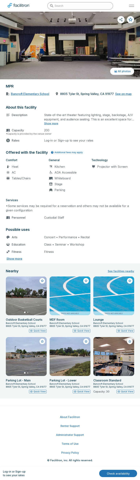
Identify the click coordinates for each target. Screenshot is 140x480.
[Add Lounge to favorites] (130, 281)
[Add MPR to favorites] (130, 19)
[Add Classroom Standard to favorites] (130, 341)
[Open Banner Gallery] (70, 45)
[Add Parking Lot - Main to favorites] (42, 341)
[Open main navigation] (131, 5)
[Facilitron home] (18, 8)
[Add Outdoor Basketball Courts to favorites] (42, 281)
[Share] (121, 19)
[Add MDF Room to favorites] (86, 281)
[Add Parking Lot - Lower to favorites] (86, 341)
